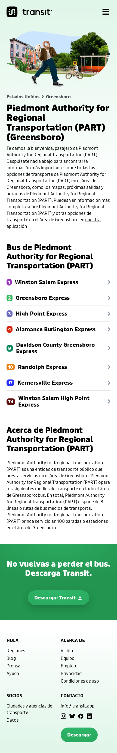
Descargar (79, 734)
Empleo (68, 665)
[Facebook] (81, 716)
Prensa (13, 665)
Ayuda (13, 673)
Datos (13, 720)
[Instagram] (63, 716)
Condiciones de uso (80, 681)
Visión (67, 650)
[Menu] (105, 12)
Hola (13, 640)
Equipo (68, 658)
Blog (11, 658)
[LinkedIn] (89, 716)
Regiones (16, 650)
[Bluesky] (72, 716)
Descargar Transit (55, 597)
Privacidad (71, 673)
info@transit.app (77, 706)
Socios (14, 696)
